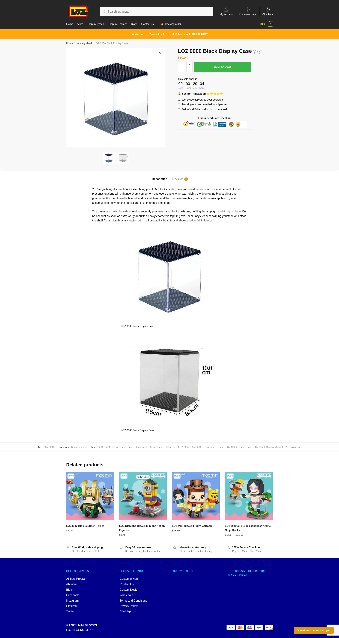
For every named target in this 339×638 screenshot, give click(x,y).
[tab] (159, 176)
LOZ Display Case (292, 447)
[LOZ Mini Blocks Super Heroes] (90, 496)
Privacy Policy (129, 605)
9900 (101, 447)
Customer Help (247, 14)
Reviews (177, 178)
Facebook (72, 595)
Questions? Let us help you (314, 630)
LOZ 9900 (183, 447)
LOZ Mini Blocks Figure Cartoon (192, 525)
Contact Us (127, 584)
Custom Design (129, 589)
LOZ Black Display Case (267, 447)
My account (226, 14)
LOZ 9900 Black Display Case (207, 447)
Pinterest (71, 605)
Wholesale (126, 595)
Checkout (267, 14)
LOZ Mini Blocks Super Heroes (85, 525)
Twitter (70, 611)
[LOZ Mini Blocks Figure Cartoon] (196, 496)
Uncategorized (84, 43)
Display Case (164, 447)
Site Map (125, 611)
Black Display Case (145, 447)
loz (175, 447)
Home (69, 43)
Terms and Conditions (133, 600)
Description (159, 178)
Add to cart (222, 67)
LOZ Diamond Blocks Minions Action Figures (142, 528)
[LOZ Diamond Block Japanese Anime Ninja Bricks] (249, 496)
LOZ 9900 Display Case (239, 447)
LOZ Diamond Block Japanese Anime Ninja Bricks (248, 528)
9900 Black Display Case (119, 447)
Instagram (72, 600)
